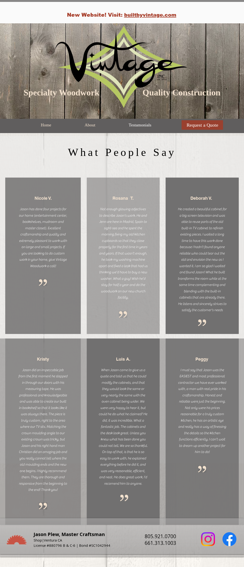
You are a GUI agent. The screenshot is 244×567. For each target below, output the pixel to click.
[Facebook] (229, 539)
